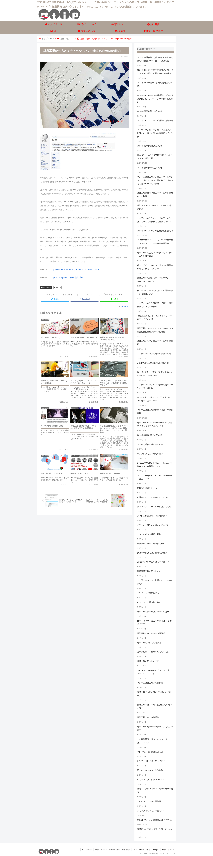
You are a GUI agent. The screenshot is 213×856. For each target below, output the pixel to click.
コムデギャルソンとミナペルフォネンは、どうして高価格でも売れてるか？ (154, 220)
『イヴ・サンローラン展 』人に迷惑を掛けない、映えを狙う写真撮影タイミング (155, 133)
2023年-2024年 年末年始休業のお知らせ (155, 120)
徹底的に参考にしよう (147, 488)
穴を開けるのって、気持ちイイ (151, 811)
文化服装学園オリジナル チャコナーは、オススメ (153, 741)
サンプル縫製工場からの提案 (150, 683)
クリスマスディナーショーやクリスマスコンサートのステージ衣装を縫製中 (155, 242)
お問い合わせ (145, 850)
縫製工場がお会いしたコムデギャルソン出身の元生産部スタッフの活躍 (155, 330)
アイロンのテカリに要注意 (149, 801)
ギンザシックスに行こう (148, 593)
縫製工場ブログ (47, 287)
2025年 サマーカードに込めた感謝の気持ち (154, 84)
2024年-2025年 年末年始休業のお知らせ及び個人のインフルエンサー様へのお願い (155, 98)
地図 (135, 850)
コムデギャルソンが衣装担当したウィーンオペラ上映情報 (155, 386)
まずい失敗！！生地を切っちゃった (153, 652)
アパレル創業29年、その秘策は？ (152, 516)
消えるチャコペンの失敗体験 (150, 770)
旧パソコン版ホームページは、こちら (154, 507)
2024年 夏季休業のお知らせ (149, 111)
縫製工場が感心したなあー (149, 661)
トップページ (87, 850)
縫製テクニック (101, 850)
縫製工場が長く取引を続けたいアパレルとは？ (155, 706)
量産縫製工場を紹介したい (149, 571)
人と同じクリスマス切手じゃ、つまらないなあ (155, 582)
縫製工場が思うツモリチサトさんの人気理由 (155, 728)
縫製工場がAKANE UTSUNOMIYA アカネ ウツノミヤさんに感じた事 (154, 424)
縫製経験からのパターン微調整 (151, 633)
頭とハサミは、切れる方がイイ (151, 779)
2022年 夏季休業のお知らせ (149, 168)
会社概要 (127, 850)
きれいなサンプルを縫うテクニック (153, 562)
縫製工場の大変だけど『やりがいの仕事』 (154, 694)
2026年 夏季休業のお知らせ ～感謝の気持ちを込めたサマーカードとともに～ (155, 59)
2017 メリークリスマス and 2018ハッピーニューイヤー (155, 477)
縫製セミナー (115, 850)
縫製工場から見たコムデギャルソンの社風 (155, 343)
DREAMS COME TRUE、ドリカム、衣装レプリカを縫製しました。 (154, 464)
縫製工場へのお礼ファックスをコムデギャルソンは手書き (155, 254)
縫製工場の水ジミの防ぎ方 (149, 643)
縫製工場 (58, 287)
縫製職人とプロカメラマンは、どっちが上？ (155, 831)
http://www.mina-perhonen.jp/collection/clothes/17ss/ (74, 269)
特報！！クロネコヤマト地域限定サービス (155, 790)
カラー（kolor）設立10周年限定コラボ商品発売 (154, 622)
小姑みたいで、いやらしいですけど (153, 497)
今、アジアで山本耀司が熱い (150, 454)
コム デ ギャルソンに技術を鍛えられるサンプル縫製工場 (154, 157)
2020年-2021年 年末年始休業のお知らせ (155, 231)
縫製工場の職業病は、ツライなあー (153, 611)
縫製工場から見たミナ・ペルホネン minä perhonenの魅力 (153, 279)
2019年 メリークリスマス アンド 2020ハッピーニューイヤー (154, 374)
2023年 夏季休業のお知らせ (149, 146)
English (156, 850)
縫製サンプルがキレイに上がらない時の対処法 (155, 207)
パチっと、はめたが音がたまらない (153, 525)
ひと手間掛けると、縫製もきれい (152, 553)
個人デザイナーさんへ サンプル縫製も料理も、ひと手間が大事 (155, 267)
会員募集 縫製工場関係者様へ (151, 543)
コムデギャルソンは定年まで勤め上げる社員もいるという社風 (155, 305)
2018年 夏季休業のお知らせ (149, 435)
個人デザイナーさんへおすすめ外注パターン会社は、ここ (155, 292)
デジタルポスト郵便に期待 (149, 534)
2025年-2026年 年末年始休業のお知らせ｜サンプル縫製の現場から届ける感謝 (155, 72)
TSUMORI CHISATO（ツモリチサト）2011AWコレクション (154, 672)
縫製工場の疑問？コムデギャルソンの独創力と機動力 (155, 194)
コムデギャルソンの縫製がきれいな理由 (155, 353)
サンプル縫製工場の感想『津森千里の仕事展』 (155, 412)
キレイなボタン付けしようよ (150, 752)
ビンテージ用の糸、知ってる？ (151, 761)
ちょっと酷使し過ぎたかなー (150, 444)
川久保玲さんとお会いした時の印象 (153, 363)
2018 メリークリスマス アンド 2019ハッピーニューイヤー (155, 399)
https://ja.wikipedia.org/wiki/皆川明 (66, 277)
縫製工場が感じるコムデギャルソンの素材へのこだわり (154, 317)
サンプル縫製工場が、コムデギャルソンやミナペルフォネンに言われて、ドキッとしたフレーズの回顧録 (155, 180)
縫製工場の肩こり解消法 (148, 717)
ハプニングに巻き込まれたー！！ (152, 602)
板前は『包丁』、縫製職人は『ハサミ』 (155, 820)
